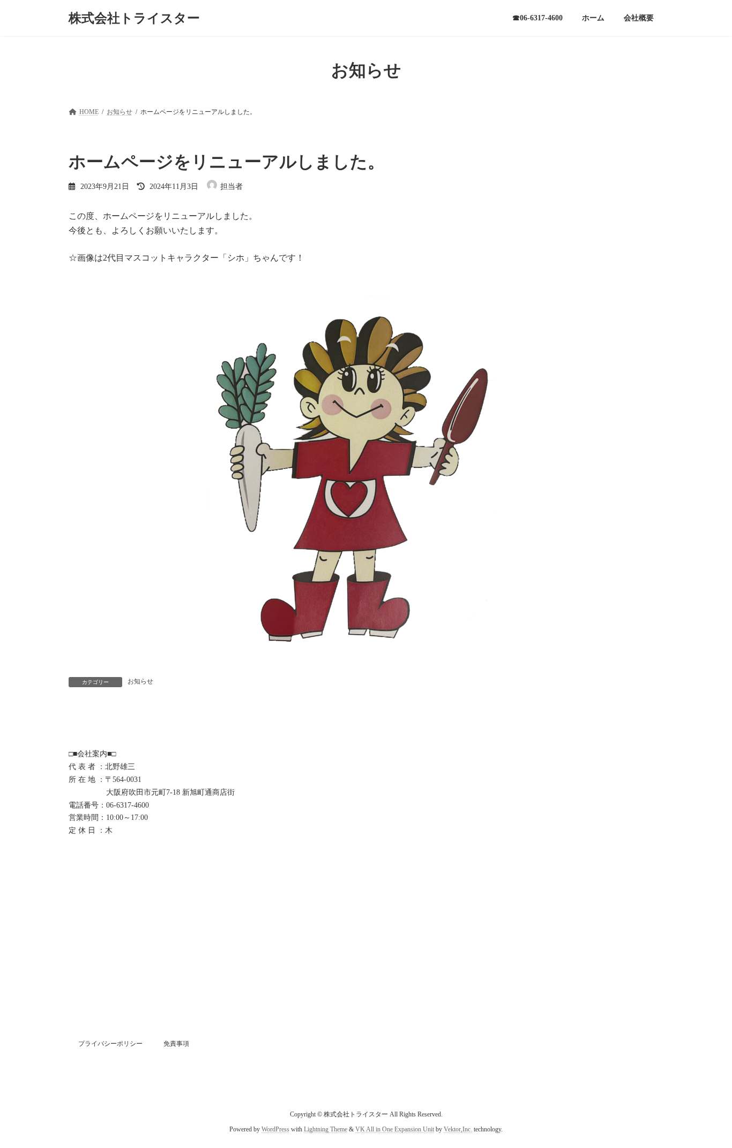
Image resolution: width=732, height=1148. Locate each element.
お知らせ (140, 681)
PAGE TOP (704, 1103)
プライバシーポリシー (110, 1043)
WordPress (275, 1129)
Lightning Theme (325, 1129)
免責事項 (176, 1043)
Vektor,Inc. (458, 1129)
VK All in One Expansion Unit (394, 1129)
